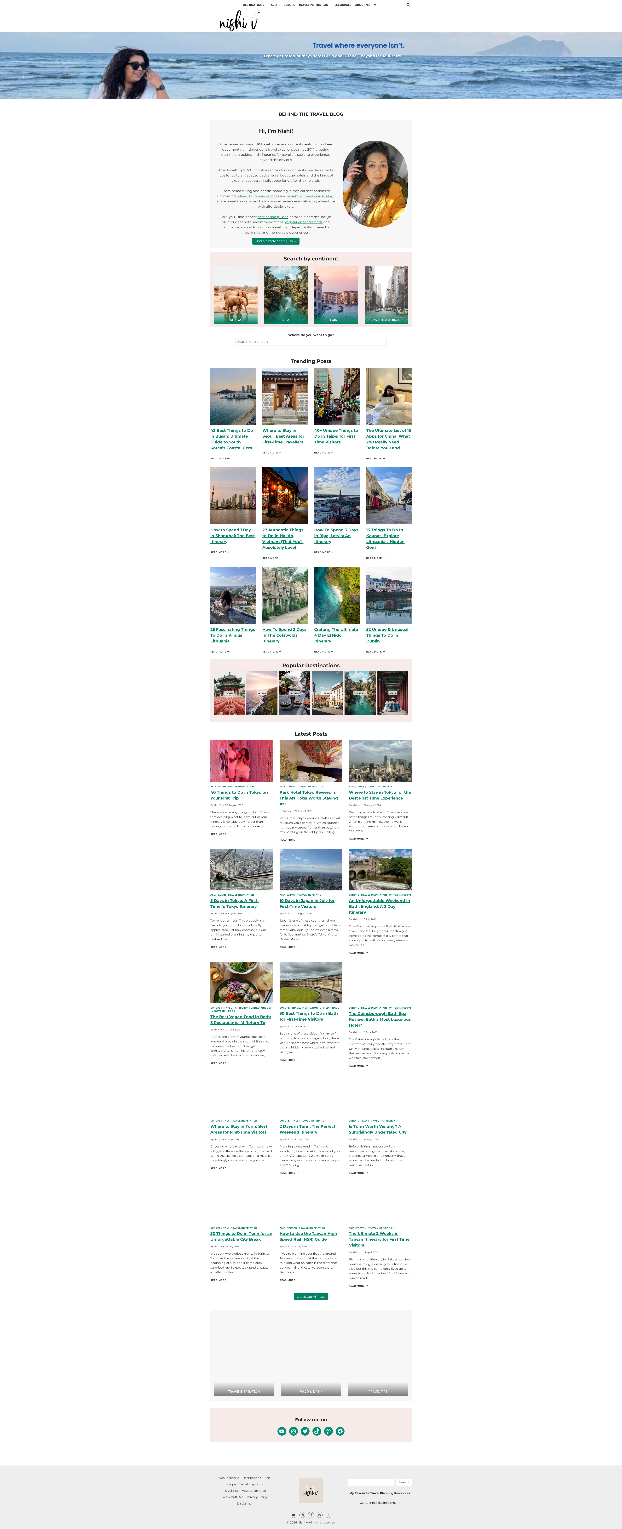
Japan (222, 786)
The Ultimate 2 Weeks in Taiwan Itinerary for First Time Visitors (379, 1239)
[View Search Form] (408, 5)
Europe (289, 5)
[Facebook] (328, 1515)
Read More (220, 458)
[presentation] (233, 396)
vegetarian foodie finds (304, 222)
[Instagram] (302, 1515)
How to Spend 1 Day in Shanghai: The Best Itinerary (232, 536)
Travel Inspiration (241, 786)
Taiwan (292, 1228)
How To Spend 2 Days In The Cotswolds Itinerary (284, 635)
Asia (213, 786)
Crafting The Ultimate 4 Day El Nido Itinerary (336, 635)
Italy (226, 1121)
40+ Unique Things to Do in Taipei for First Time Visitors (336, 436)
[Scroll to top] (613, 1514)
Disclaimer (245, 1503)
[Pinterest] (320, 1515)
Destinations (251, 1478)
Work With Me (232, 1497)
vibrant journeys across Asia (309, 196)
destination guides (273, 217)
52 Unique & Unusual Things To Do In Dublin (387, 635)
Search (404, 1482)
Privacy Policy (257, 1497)
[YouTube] (293, 1515)
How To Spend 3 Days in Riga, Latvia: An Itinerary (336, 536)
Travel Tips (231, 1491)
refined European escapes (258, 196)
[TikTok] (311, 1515)
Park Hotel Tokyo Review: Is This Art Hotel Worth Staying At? (309, 798)
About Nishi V (229, 1478)
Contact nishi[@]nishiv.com (380, 1503)
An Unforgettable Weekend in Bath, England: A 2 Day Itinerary (379, 906)
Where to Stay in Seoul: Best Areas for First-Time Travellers (283, 436)
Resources (342, 5)
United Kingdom (400, 895)
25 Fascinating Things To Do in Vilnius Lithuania (232, 635)
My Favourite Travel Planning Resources (379, 1493)
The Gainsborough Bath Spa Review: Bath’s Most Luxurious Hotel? (380, 1019)
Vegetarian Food (223, 1011)
